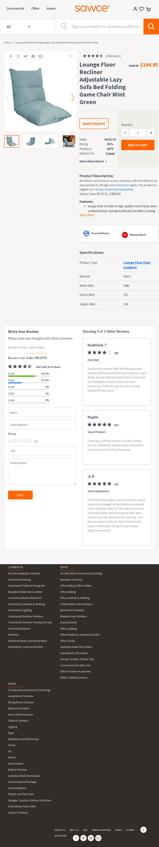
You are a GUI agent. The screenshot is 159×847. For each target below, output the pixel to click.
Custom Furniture (18, 812)
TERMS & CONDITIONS (101, 830)
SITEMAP (130, 830)
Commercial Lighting (20, 610)
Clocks (12, 745)
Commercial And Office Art (75, 665)
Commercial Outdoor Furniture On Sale (30, 622)
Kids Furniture (15, 763)
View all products (92, 161)
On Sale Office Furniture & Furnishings (81, 573)
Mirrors (12, 757)
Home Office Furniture (20, 714)
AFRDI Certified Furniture (73, 677)
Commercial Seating (19, 579)
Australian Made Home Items (24, 776)
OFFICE (64, 567)
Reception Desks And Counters (25, 592)
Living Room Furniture (20, 696)
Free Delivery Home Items (22, 806)
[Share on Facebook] (9, 57)
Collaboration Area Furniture (76, 604)
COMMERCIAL (15, 567)
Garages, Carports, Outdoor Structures (29, 800)
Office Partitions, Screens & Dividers (80, 634)
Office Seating (68, 592)
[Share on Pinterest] (16, 57)
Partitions (13, 634)
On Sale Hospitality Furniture (24, 573)
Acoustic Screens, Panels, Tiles (77, 659)
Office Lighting (68, 628)
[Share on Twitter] (24, 57)
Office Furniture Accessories (75, 671)
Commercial (16, 8)
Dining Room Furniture (21, 702)
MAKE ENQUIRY (94, 123)
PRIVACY (118, 830)
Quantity (127, 125)
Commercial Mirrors (19, 628)
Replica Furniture (17, 769)
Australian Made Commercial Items (27, 641)
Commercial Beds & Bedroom (24, 598)
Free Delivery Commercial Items (25, 647)
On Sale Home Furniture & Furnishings (29, 690)
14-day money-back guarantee (114, 189)
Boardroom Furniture (72, 610)
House (52, 8)
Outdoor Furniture (18, 720)
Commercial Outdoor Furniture (25, 616)
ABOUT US (74, 830)
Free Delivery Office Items (74, 653)
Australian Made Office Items (76, 647)
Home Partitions (17, 788)
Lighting (12, 727)
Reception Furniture (71, 579)
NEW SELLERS (60, 835)
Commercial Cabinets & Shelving (26, 604)
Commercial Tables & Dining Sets (26, 585)
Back (9, 42)
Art (9, 751)
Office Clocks (67, 641)
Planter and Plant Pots (21, 794)
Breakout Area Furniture (73, 616)
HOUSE (12, 683)
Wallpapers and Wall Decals (23, 739)
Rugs (11, 733)
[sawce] (92, 8)
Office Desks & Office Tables (75, 585)
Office (36, 8)
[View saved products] (141, 10)
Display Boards (68, 622)
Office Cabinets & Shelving (75, 598)
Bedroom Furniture (18, 708)
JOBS (85, 830)
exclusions (123, 185)
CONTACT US (59, 830)
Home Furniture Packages (22, 782)
